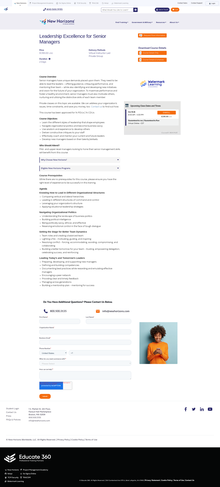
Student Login (12, 409)
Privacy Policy (63, 440)
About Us (174, 22)
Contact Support (196, 3)
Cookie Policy (77, 440)
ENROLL (166, 113)
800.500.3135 (54, 9)
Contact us (96, 107)
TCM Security (81, 3)
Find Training (121, 22)
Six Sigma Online (65, 3)
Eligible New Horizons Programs (55, 168)
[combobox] (117, 10)
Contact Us (11, 412)
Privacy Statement (152, 480)
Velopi (106, 3)
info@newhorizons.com (39, 421)
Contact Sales (182, 3)
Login (213, 3)
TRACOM (94, 3)
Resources (160, 22)
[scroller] (215, 484)
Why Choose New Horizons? (54, 160)
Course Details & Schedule (153, 60)
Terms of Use (91, 440)
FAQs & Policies (13, 420)
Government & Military (141, 22)
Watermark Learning (121, 3)
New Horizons (21, 3)
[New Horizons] (57, 21)
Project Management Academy (42, 3)
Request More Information (154, 35)
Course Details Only (150, 53)
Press (8, 416)
